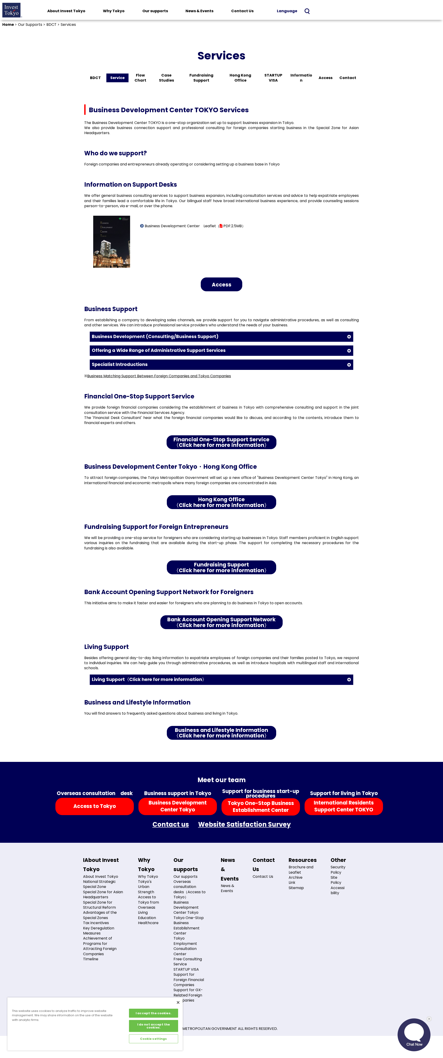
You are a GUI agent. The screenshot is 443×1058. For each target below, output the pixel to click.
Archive (295, 877)
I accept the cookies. (153, 1013)
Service (117, 77)
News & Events (199, 11)
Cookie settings (153, 1039)
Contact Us (242, 11)
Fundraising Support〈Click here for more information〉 (221, 567)
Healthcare (148, 922)
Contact (347, 77)
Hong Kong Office (240, 78)
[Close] (178, 1002)
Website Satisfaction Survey (244, 824)
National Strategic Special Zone (99, 884)
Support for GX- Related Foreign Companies (188, 995)
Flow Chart (140, 78)
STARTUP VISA (273, 78)
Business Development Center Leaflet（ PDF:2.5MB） (194, 226)
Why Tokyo (114, 11)
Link (292, 882)
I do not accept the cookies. (153, 1026)
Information (301, 78)
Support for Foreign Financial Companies (189, 979)
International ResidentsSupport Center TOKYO (344, 806)
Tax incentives (96, 922)
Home (8, 24)
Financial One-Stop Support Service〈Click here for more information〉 (221, 442)
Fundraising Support (201, 78)
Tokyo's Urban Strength (146, 887)
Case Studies (166, 78)
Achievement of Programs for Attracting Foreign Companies (100, 946)
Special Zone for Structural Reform (99, 905)
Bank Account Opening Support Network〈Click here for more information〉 (221, 622)
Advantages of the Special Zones (100, 915)
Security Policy (338, 869)
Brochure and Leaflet (301, 869)
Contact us (171, 824)
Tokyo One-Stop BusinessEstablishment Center (261, 807)
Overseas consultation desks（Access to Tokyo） (190, 889)
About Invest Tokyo (66, 11)
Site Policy (336, 880)
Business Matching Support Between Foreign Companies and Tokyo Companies (159, 376)
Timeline (90, 959)
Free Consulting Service (188, 961)
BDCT (95, 77)
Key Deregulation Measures (98, 930)
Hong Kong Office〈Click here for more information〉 (221, 502)
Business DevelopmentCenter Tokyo (178, 806)
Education (147, 917)
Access (325, 77)
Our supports (155, 11)
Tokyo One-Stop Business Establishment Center (189, 925)
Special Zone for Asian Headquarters (103, 894)
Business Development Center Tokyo (186, 907)
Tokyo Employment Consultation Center (185, 946)
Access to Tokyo (94, 806)
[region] (95, 1024)
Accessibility (337, 890)
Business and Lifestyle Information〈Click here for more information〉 (221, 733)
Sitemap (296, 887)
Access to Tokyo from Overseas (148, 902)
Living (143, 912)
